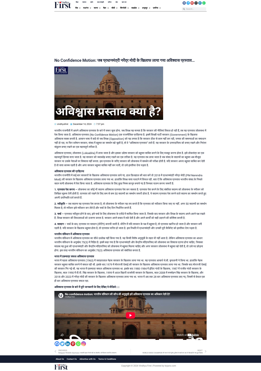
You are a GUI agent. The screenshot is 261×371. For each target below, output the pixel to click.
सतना (96, 8)
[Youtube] (192, 3)
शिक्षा (77, 2)
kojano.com (170, 365)
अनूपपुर (145, 8)
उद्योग (91, 2)
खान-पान (124, 2)
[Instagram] (196, 3)
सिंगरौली (123, 8)
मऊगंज (85, 8)
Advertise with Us (88, 359)
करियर (109, 2)
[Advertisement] (130, 35)
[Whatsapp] (204, 3)
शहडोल (134, 8)
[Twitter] (188, 3)
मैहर (104, 8)
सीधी (113, 8)
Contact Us (72, 359)
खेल (117, 2)
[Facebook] (184, 3)
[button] (78, 8)
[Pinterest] (73, 343)
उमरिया (155, 8)
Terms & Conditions (107, 359)
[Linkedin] (200, 3)
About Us (60, 359)
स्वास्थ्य (84, 2)
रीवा (76, 8)
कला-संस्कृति (100, 2)
